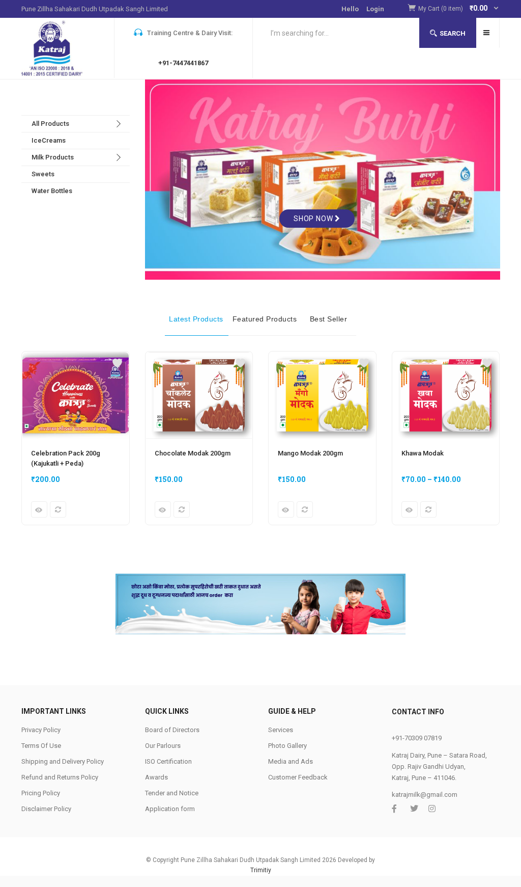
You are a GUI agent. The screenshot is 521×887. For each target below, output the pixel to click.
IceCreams (49, 140)
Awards (156, 777)
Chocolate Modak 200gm (192, 453)
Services (280, 730)
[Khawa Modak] (446, 358)
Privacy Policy (41, 730)
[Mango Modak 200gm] (322, 358)
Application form (170, 809)
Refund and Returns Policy (59, 777)
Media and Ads (290, 761)
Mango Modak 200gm (310, 453)
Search (453, 33)
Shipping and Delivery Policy (62, 761)
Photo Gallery (287, 745)
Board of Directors (172, 730)
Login (375, 9)
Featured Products (265, 319)
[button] (459, 9)
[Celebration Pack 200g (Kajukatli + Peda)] (75, 358)
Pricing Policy (40, 793)
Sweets (43, 174)
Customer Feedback (298, 777)
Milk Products (53, 157)
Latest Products (196, 319)
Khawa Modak (422, 453)
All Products (50, 123)
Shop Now (313, 218)
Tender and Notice (171, 793)
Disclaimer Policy (46, 809)
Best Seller (329, 319)
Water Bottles (52, 191)
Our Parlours (163, 745)
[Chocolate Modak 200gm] (199, 358)
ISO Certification (168, 761)
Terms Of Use (41, 745)
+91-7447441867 (183, 63)
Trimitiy (260, 870)
